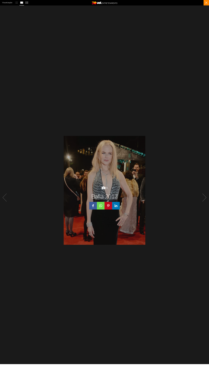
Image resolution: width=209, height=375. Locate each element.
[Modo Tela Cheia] (21, 2)
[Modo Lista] (16, 2)
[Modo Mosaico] (26, 2)
